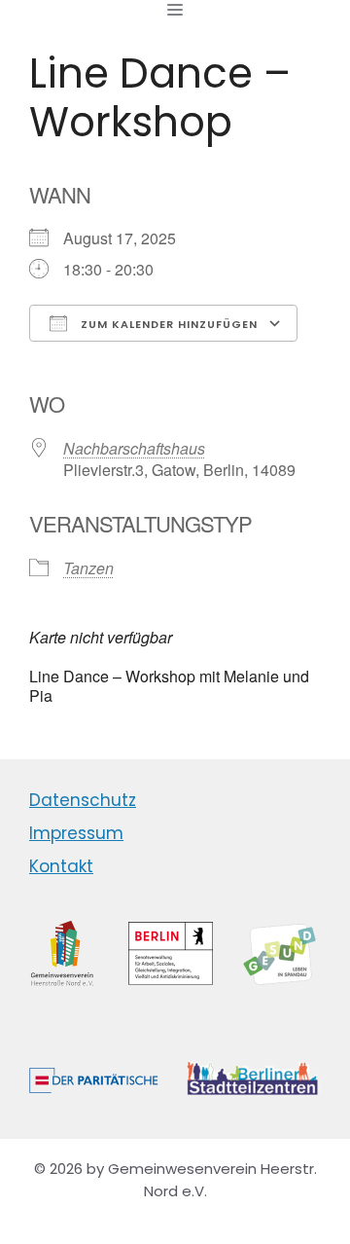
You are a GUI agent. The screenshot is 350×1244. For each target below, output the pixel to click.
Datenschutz (82, 800)
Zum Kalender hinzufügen (167, 324)
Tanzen (88, 568)
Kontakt (61, 866)
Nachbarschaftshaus (134, 448)
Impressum (76, 833)
